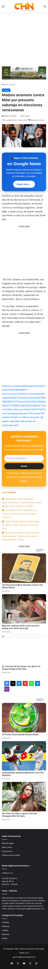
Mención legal (7, 843)
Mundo (12, 85)
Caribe (4, 938)
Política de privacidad (11, 855)
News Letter (7, 847)
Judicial (5, 930)
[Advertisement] (24, 40)
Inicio (5, 85)
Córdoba (5, 922)
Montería (5, 926)
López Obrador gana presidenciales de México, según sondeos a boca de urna (20, 525)
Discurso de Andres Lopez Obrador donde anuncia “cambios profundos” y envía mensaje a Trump (20, 536)
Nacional (5, 934)
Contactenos (7, 851)
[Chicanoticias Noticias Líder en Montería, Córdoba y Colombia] (24, 6)
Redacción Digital (10, 116)
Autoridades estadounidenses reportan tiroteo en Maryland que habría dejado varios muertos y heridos (21, 502)
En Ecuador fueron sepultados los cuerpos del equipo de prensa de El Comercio (19, 513)
